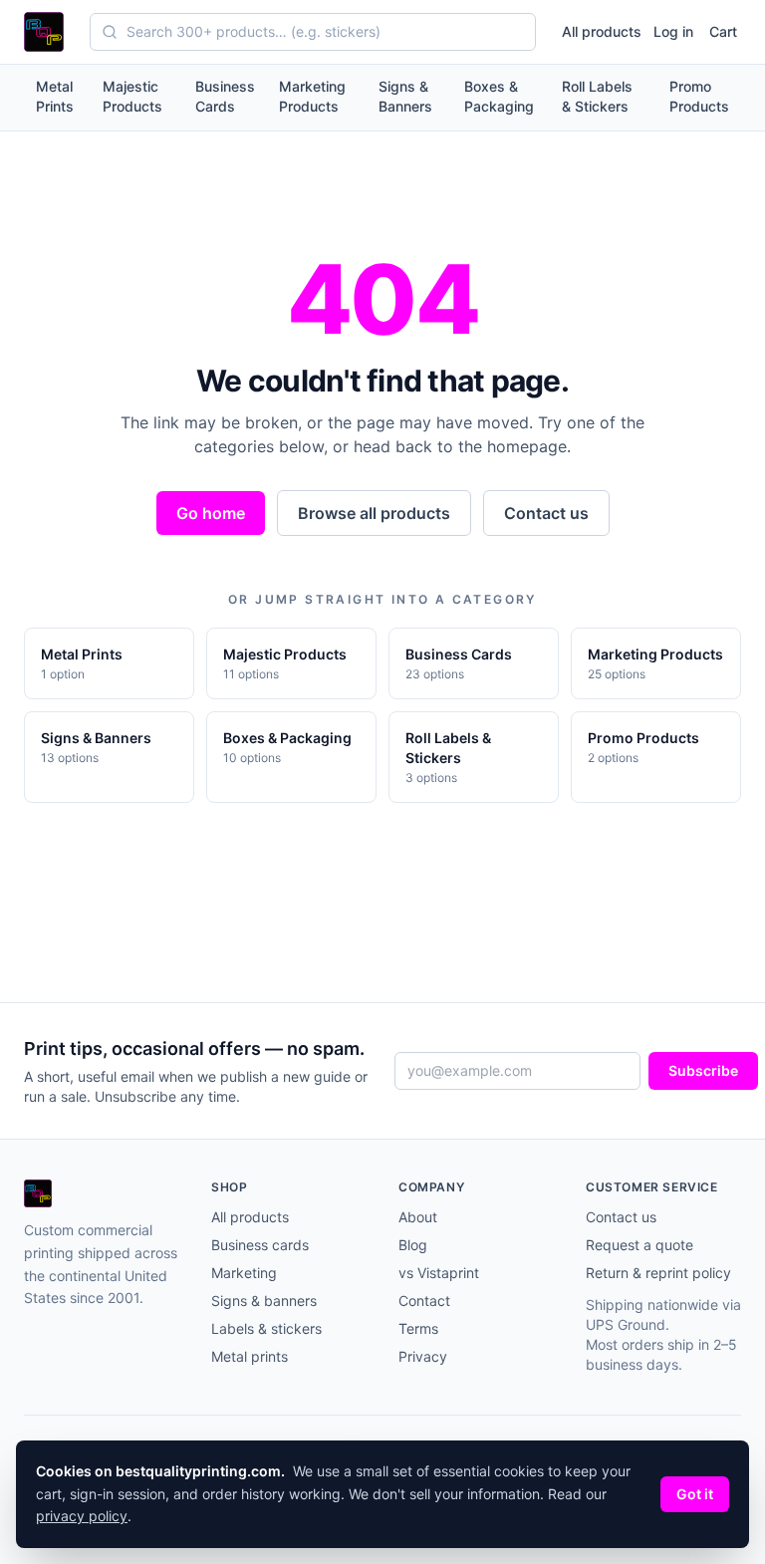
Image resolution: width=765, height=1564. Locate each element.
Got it (694, 1493)
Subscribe (703, 1070)
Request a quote (639, 1244)
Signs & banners (264, 1300)
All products (601, 31)
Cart (723, 31)
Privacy (422, 1356)
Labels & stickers (266, 1328)
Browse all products (374, 513)
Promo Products (699, 96)
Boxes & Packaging (499, 96)
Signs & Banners (405, 96)
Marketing (244, 1272)
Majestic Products (132, 96)
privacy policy (82, 1515)
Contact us (546, 513)
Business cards (260, 1244)
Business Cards (225, 96)
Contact (424, 1300)
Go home (210, 513)
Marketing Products (312, 96)
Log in (673, 31)
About (417, 1216)
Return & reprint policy (658, 1272)
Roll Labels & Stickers (597, 96)
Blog (412, 1244)
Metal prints (249, 1356)
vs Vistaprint (438, 1272)
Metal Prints (55, 96)
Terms (418, 1328)
